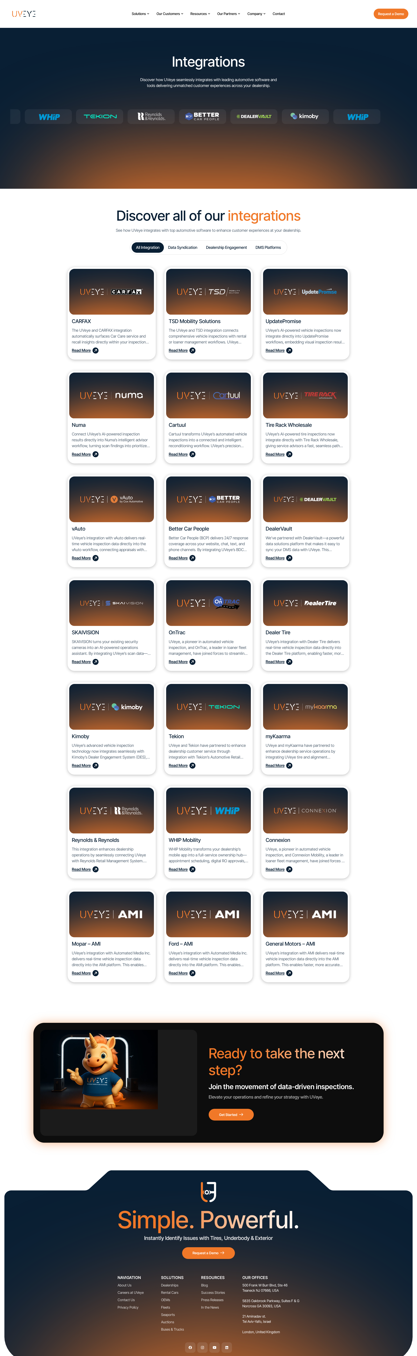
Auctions (167, 1322)
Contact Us (126, 1300)
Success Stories (213, 1292)
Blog (204, 1285)
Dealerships (169, 1285)
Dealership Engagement (226, 247)
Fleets (165, 1307)
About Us (124, 1285)
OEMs (165, 1300)
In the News (210, 1307)
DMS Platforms (268, 247)
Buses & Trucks (172, 1329)
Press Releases (212, 1300)
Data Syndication (182, 247)
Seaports (168, 1315)
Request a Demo (391, 14)
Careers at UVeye (131, 1292)
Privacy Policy (128, 1307)
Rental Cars (169, 1292)
